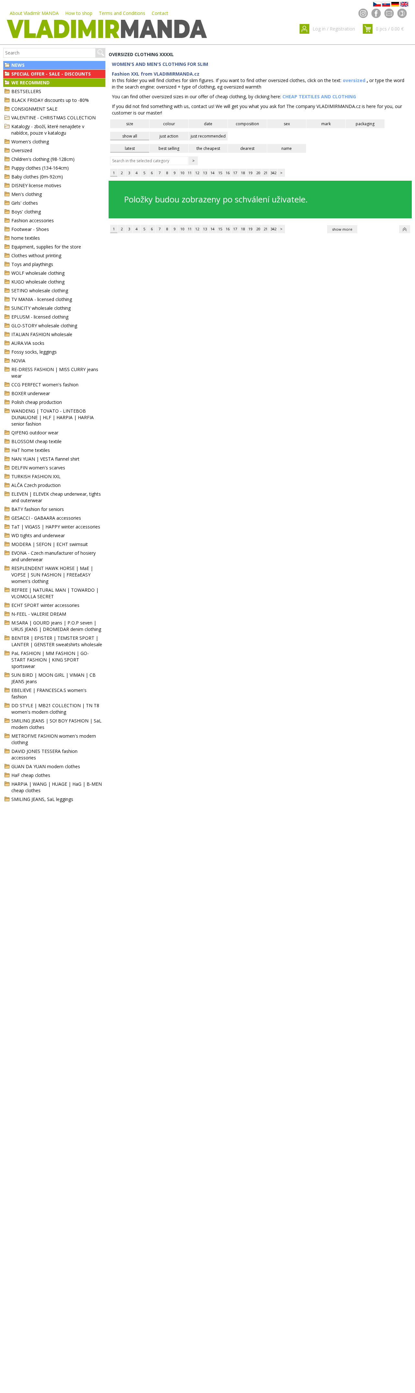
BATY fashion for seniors (37, 509)
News (18, 65)
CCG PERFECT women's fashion (44, 385)
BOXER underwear (30, 393)
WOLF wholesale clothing (38, 273)
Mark (326, 124)
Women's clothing (30, 142)
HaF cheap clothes (30, 775)
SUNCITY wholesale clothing (41, 308)
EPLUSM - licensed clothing (39, 317)
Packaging (365, 124)
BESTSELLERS (26, 91)
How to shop (78, 13)
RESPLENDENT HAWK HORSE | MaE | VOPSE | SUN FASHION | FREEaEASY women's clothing (52, 574)
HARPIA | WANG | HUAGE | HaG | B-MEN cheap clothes (56, 787)
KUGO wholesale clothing (38, 282)
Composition (247, 124)
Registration (342, 29)
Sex (287, 124)
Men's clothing (26, 194)
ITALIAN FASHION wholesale (41, 334)
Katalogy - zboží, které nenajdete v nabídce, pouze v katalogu (47, 129)
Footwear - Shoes (30, 229)
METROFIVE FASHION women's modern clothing (53, 739)
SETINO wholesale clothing (39, 290)
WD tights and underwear (38, 535)
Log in (319, 29)
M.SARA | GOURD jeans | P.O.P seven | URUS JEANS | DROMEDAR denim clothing (56, 626)
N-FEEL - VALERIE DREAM (38, 614)
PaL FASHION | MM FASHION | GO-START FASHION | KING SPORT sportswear (50, 659)
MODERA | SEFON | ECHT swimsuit (49, 544)
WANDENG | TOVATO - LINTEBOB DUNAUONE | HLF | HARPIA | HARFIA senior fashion (52, 417)
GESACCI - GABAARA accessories (46, 518)
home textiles (25, 238)
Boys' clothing (26, 212)
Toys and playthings (32, 264)
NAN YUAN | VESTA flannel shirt (45, 459)
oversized (354, 80)
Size (129, 124)
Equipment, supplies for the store (46, 247)
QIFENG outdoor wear (34, 433)
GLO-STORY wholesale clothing (44, 325)
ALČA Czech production (36, 485)
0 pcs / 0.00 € (390, 29)
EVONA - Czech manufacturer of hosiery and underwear (53, 556)
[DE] (395, 4)
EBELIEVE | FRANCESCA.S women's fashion (49, 693)
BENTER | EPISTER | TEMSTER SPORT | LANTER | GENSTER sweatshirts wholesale (56, 641)
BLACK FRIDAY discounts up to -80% (50, 100)
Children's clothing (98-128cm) (43, 159)
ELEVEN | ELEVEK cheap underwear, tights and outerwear (56, 497)
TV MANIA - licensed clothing (41, 299)
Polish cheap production (36, 402)
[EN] (404, 4)
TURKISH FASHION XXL (36, 476)
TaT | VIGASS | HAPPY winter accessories (55, 527)
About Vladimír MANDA (34, 13)
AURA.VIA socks (27, 343)
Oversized (21, 150)
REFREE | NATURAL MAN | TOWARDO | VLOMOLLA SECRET (55, 593)
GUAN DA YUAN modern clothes (45, 766)
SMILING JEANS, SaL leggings (42, 799)
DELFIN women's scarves (38, 468)
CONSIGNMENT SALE (34, 109)
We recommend (30, 82)
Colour (169, 124)
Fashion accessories (32, 220)
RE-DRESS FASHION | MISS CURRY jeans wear (54, 372)
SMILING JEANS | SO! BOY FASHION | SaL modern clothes (56, 724)
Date (208, 124)
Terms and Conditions (122, 13)
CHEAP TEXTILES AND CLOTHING (319, 96)
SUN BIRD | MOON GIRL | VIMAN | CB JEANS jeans (53, 678)
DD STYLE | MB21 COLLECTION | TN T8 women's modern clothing (55, 708)
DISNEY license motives (36, 185)
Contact (160, 13)
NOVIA (18, 360)
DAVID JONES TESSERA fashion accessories (44, 754)
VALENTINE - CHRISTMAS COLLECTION (53, 118)
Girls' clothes (24, 203)
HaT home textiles (30, 450)
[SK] (386, 4)
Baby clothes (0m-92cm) (37, 177)
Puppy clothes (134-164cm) (40, 168)
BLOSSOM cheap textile (36, 441)
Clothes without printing (36, 255)
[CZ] (377, 4)
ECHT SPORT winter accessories (45, 605)
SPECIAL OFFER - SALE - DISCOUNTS (51, 74)
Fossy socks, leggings (34, 352)
